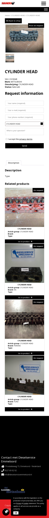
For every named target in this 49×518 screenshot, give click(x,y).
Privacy (18, 503)
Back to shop (14, 20)
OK (16, 513)
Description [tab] (13, 163)
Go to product (24, 241)
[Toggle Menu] (46, 9)
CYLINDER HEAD (18, 15)
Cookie (25, 503)
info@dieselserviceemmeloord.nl (18, 474)
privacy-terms (25, 139)
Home (7, 15)
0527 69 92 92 (10, 470)
